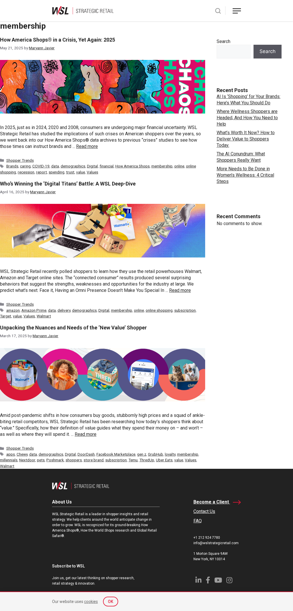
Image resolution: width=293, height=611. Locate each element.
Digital (92, 166)
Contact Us (204, 511)
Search (223, 41)
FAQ (197, 521)
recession (26, 172)
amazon (13, 310)
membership (162, 166)
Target (5, 316)
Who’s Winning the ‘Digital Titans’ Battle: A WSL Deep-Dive (68, 184)
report (41, 172)
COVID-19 (41, 166)
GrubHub (155, 454)
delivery (64, 310)
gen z (141, 454)
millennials (8, 460)
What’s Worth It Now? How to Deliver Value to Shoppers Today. (246, 139)
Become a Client (211, 502)
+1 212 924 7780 (206, 538)
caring (25, 166)
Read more (87, 146)
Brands (12, 166)
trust (70, 172)
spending (56, 172)
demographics (73, 166)
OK (110, 601)
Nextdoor (27, 460)
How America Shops (132, 166)
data (55, 166)
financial (107, 166)
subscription (185, 310)
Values (92, 172)
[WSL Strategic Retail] (83, 10)
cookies (91, 601)
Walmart (44, 316)
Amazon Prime (33, 310)
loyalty (170, 454)
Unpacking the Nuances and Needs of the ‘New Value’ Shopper (73, 328)
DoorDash (86, 454)
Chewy (22, 454)
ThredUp (146, 460)
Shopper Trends (20, 160)
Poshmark (55, 460)
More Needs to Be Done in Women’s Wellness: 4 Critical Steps (245, 175)
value (80, 172)
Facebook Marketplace (115, 454)
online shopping (159, 310)
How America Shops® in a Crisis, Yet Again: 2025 (57, 40)
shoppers (74, 460)
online (179, 166)
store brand (94, 460)
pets (41, 460)
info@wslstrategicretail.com (216, 543)
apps (10, 454)
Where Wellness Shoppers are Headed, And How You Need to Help (247, 118)
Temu (133, 460)
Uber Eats (164, 460)
